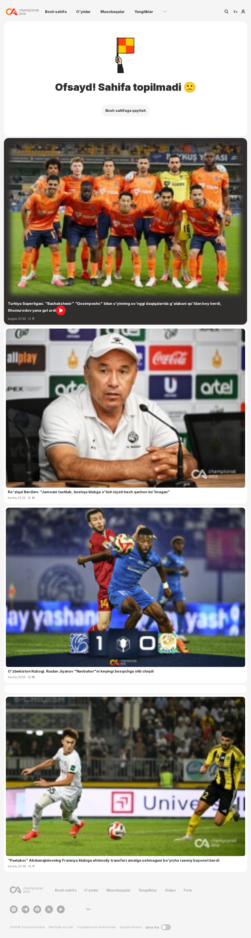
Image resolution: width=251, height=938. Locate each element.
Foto (188, 890)
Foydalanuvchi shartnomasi (96, 927)
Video (170, 890)
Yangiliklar (144, 11)
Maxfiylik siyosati (61, 927)
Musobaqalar (112, 11)
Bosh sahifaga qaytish (125, 110)
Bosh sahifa (55, 11)
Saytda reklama (130, 927)
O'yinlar (83, 11)
